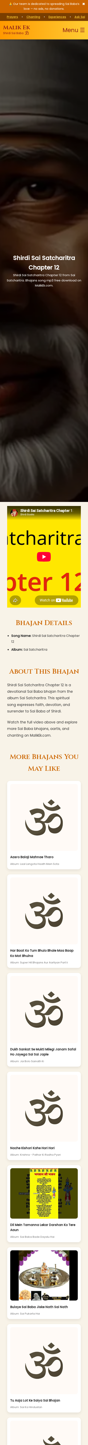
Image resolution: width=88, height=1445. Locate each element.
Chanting (33, 17)
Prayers (12, 17)
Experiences (57, 17)
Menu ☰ (74, 30)
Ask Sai (79, 17)
